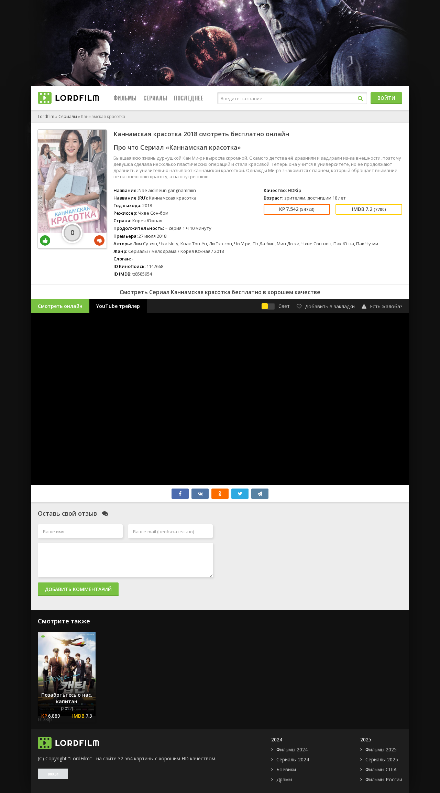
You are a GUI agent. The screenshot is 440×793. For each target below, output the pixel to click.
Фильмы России (383, 779)
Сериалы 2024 (292, 759)
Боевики (286, 769)
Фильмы (124, 98)
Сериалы (155, 98)
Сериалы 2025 (381, 759)
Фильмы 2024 (292, 749)
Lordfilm (46, 116)
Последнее (189, 98)
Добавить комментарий (78, 589)
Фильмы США (381, 769)
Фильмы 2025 (381, 749)
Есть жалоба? (386, 306)
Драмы (284, 779)
